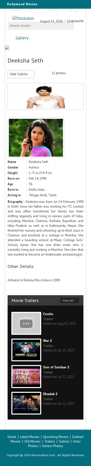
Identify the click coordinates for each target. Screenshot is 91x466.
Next (80, 73)
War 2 (47, 341)
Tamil (14, 19)
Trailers (49, 441)
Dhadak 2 (50, 394)
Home (15, 11)
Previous (74, 73)
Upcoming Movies (56, 437)
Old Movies (32, 441)
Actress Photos (52, 446)
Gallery (22, 38)
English (35, 11)
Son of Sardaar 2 (56, 367)
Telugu (73, 11)
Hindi (54, 11)
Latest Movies (29, 437)
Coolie (48, 314)
